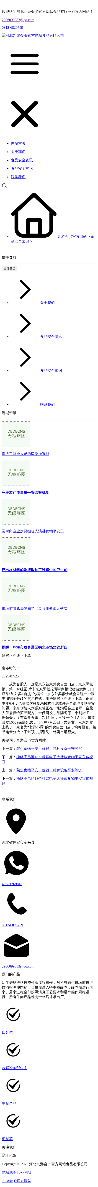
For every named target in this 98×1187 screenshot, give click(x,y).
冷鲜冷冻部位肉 (14, 1068)
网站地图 (9, 1172)
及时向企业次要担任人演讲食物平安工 (33, 531)
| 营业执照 (25, 1172)
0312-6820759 (12, 27)
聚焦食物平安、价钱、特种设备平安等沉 (49, 749)
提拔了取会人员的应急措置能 (25, 454)
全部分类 (9, 268)
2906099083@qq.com (18, 20)
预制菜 (7, 1139)
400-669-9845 (12, 884)
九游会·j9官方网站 (72, 236)
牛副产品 (9, 1103)
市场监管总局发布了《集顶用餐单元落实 (34, 608)
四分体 (7, 1032)
